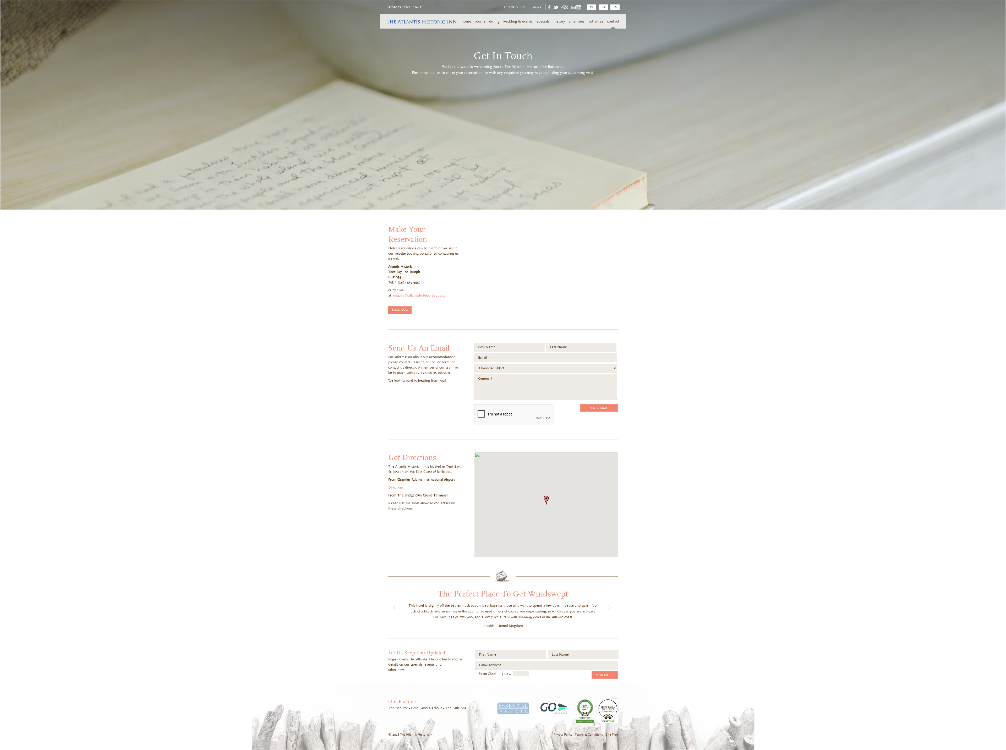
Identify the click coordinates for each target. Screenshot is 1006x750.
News (537, 7)
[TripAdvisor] (564, 8)
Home (466, 21)
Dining (494, 21)
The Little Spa (456, 708)
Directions (396, 487)
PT (591, 7)
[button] (546, 500)
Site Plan (612, 734)
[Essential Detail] (513, 709)
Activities (595, 21)
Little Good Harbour (426, 708)
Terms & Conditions (589, 734)
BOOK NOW (514, 7)
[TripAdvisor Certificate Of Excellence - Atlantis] (608, 711)
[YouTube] (576, 8)
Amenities (576, 21)
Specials (543, 21)
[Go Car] (553, 709)
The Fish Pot (398, 708)
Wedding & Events (518, 21)
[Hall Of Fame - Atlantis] (585, 711)
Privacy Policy (563, 734)
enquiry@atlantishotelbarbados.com (421, 295)
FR (603, 7)
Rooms (480, 21)
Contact (613, 21)
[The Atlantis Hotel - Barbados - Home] (418, 22)
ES (615, 7)
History (559, 21)
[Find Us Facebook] (549, 8)
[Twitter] (556, 8)
